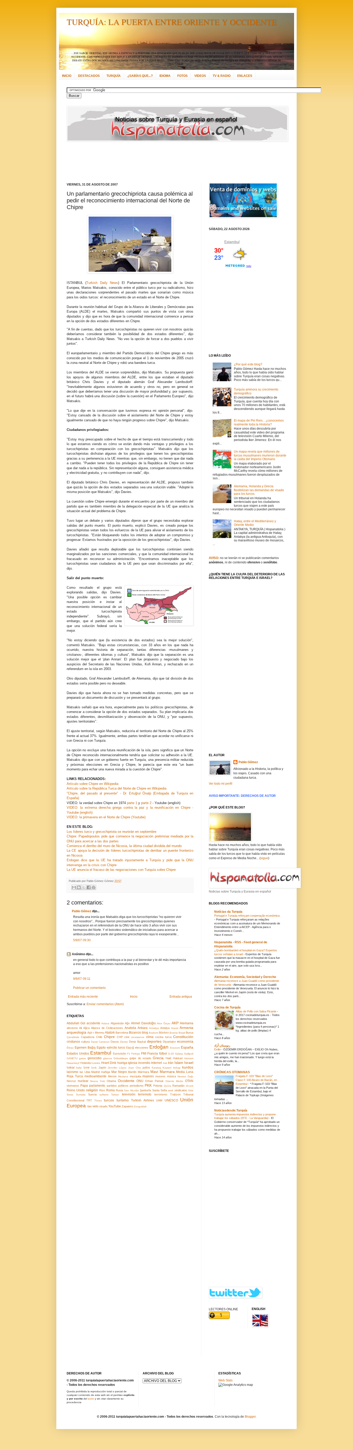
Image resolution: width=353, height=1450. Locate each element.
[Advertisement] (170, 162)
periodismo (136, 1085)
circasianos (137, 1037)
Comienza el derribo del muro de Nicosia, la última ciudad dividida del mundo (124, 846)
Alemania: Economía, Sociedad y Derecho (245, 977)
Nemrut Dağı (185, 1076)
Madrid (95, 1071)
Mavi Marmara (162, 1072)
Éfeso (70, 1047)
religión (92, 1090)
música (171, 1076)
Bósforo (164, 1032)
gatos (82, 1058)
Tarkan (115, 1094)
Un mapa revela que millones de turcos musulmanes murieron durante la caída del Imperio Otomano (260, 455)
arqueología (76, 1032)
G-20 (171, 1053)
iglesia (132, 1063)
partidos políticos (117, 1085)
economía (185, 1041)
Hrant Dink (109, 1063)
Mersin (112, 1076)
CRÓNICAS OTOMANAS (232, 1072)
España (187, 1047)
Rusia (119, 1090)
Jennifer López (117, 1067)
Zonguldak (140, 1106)
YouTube (114, 1106)
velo (95, 1106)
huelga (122, 1063)
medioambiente (95, 1076)
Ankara (142, 1028)
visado (103, 1106)
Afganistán (117, 1023)
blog (145, 1032)
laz (81, 1071)
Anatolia (130, 1028)
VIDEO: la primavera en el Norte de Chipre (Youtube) (106, 817)
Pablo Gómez (81, 911)
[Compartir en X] (83, 887)
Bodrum (153, 1032)
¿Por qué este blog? (248, 364)
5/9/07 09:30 (82, 940)
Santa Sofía (159, 1090)
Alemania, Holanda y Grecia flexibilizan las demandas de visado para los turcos (259, 490)
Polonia (157, 1085)
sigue (264, 858)
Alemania (186, 1023)
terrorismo (160, 1094)
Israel (188, 1063)
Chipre (109, 1037)
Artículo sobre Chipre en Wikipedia (92, 784)
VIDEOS (200, 76)
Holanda (85, 1062)
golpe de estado (140, 1058)
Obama (111, 1081)
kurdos (187, 1067)
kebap (177, 1067)
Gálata (179, 1053)
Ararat (174, 1028)
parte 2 (146, 803)
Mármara (143, 1071)
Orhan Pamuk (154, 1081)
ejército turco (116, 1047)
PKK (148, 1085)
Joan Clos (134, 1067)
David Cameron (100, 1041)
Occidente (126, 1081)
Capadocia (87, 1037)
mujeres (148, 1076)
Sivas (70, 1094)
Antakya (154, 1028)
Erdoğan (158, 1047)
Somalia (81, 1094)
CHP (120, 1037)
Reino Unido (76, 1090)
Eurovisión (119, 1053)
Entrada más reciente (83, 996)
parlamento (97, 1085)
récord (189, 1085)
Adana (105, 1023)
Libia (87, 1071)
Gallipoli (188, 1053)
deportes (154, 1041)
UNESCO (171, 1100)
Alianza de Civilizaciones (107, 1027)
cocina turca (163, 1037)
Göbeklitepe (120, 1058)
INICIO (66, 76)
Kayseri (167, 1067)
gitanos (107, 1058)
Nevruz (71, 1081)
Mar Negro (119, 1072)
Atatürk (110, 1032)
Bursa (189, 1032)
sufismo (104, 1094)
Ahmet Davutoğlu (143, 1023)
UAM (159, 1100)
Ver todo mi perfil (220, 783)
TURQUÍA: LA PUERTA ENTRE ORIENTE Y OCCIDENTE (172, 21)
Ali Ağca (84, 1027)
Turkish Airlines (142, 1100)
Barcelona (122, 1032)
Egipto (101, 1047)
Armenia (186, 1028)
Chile (99, 1037)
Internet (156, 1063)
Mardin (132, 1071)
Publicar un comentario (89, 988)
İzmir (86, 1067)
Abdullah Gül (76, 1023)
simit (170, 1090)
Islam (178, 1063)
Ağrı (127, 1023)
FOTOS (182, 76)
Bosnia (174, 1032)
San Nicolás (131, 1090)
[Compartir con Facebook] (88, 887)
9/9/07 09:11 (81, 979)
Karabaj (156, 1067)
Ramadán (178, 1085)
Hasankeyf (73, 1063)
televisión (128, 1094)
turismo (123, 1100)
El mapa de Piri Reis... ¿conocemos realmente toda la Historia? (259, 422)
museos (160, 1076)
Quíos (167, 1085)
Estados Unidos (78, 1053)
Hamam (188, 1058)
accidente (93, 1023)
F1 (128, 1053)
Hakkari (178, 1058)
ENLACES (244, 76)
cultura (85, 1041)
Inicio (133, 996)
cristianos (73, 1041)
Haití (168, 1058)
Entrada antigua (181, 996)
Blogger (250, 1416)
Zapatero (127, 1106)
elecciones (141, 1047)
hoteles (95, 1063)
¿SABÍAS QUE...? (140, 76)
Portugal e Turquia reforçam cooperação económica (247, 915)
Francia (152, 1053)
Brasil (182, 1032)
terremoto (144, 1094)
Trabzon (175, 1094)
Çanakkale (73, 1037)
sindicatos (180, 1090)
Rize (102, 1090)
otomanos (73, 1085)
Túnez (98, 1100)
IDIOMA (165, 76)
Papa (84, 1085)
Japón (102, 1067)
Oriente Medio (174, 1081)
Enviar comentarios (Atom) (105, 1004)
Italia (79, 1067)
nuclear (83, 1081)
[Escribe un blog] (78, 887)
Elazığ (130, 1047)
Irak (165, 1063)
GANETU (72, 1058)
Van (89, 1106)
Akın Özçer (163, 1023)
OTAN (189, 1081)
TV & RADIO (222, 76)
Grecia (158, 1058)
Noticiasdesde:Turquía (230, 1110)
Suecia (92, 1094)
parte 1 (132, 803)
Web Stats (225, 1380)
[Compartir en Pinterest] (93, 887)
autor (91, 1398)
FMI (143, 1053)
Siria (190, 1090)
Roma (110, 1090)
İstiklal (70, 1067)
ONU (139, 1081)
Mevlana (123, 1076)
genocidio (95, 1058)
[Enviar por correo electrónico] (73, 887)
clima (150, 1037)
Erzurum (175, 1047)
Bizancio (135, 1032)
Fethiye (135, 1053)
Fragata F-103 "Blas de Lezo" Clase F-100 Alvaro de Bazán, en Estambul (256, 1079)
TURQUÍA (113, 76)
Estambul (100, 1053)
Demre (124, 1041)
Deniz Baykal (137, 1041)
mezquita (135, 1076)
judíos (146, 1067)
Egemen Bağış (85, 1047)
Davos (115, 1041)
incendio (144, 1063)
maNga (105, 1071)
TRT (89, 1100)
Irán (170, 1063)
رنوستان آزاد (222, 1045)
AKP (175, 1023)
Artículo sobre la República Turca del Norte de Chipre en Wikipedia (116, 788)
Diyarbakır (169, 1041)
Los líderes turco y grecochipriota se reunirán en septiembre (111, 832)
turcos (109, 1100)
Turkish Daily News (102, 283)
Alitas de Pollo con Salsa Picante (256, 1011)
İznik (94, 1067)
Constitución (183, 1037)
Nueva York (97, 1081)
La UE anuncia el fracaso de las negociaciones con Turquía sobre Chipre (121, 870)
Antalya (165, 1027)
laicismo (72, 1072)
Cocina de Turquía (227, 1007)
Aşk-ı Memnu (95, 1032)
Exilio (217, 1049)
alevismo (72, 1027)
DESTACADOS (89, 76)
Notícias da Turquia (228, 912)
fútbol (163, 1053)
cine (126, 1037)
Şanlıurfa (145, 1090)
